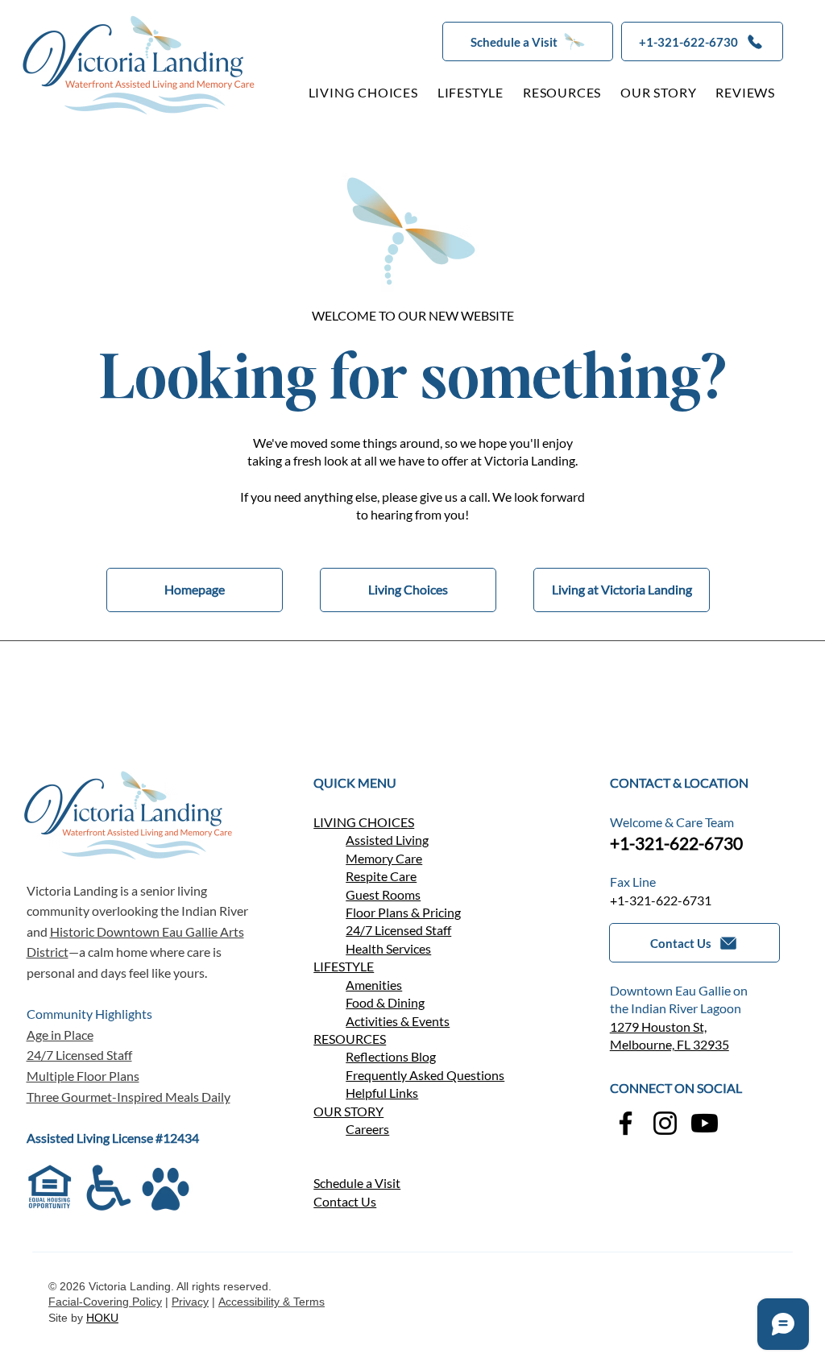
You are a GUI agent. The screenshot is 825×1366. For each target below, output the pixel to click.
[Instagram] (665, 1123)
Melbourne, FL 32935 (669, 1044)
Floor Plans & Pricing (403, 912)
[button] (527, 41)
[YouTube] (704, 1123)
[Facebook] (625, 1123)
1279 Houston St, (658, 1026)
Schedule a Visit (356, 1182)
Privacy (190, 1301)
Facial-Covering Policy (105, 1301)
